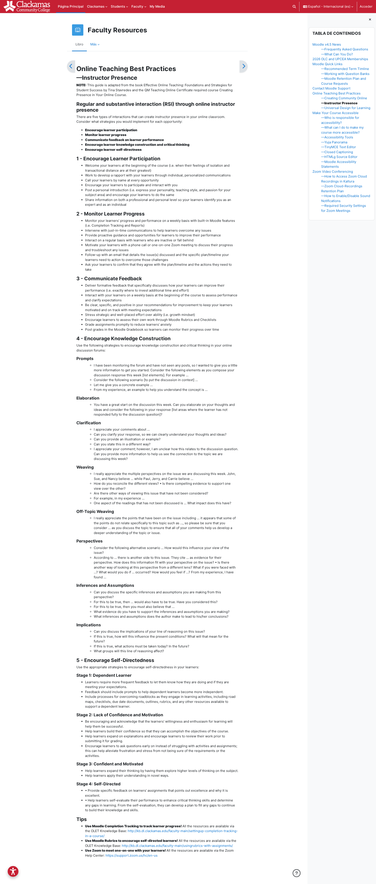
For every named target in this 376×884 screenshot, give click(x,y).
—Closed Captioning (337, 152)
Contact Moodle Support (331, 88)
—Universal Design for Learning (345, 108)
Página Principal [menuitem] (71, 6)
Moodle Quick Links (327, 64)
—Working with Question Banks (345, 74)
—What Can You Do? (337, 54)
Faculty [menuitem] (137, 6)
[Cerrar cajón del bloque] (370, 20)
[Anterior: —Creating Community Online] (71, 66)
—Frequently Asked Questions (344, 49)
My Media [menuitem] (157, 6)
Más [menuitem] (93, 44)
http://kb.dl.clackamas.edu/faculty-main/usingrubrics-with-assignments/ (177, 846)
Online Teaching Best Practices (336, 93)
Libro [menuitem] (79, 44)
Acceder (366, 6)
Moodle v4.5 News (326, 44)
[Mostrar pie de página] (296, 873)
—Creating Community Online (344, 98)
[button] (294, 6)
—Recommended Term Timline (345, 69)
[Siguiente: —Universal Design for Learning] (244, 66)
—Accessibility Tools (337, 137)
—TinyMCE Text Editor (338, 147)
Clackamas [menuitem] (95, 6)
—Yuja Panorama (334, 142)
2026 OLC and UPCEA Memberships (340, 59)
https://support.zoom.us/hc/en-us (132, 855)
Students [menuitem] (118, 6)
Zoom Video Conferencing (332, 171)
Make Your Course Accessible (335, 113)
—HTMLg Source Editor (339, 157)
